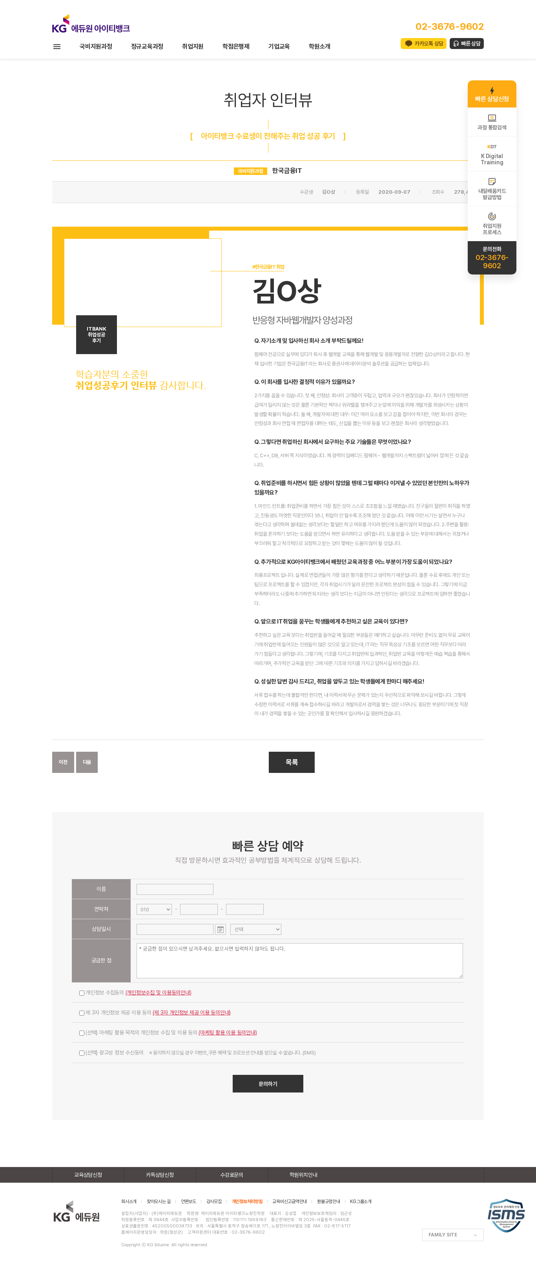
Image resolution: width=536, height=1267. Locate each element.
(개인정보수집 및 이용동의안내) (158, 992)
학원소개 (319, 46)
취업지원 (193, 46)
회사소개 (129, 1201)
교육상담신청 (88, 1175)
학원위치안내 (303, 1175)
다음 (87, 762)
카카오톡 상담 (429, 43)
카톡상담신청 (160, 1175)
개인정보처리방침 (247, 1201)
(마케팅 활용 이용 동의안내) (228, 1032)
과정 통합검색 (492, 127)
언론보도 (188, 1201)
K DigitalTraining (492, 159)
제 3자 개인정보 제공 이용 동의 (158, 1012)
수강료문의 (231, 1175)
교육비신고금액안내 (289, 1201)
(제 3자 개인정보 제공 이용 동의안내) (192, 1012)
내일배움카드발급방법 (492, 194)
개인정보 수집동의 (138, 992)
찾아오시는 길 (159, 1201)
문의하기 (268, 1084)
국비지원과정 (96, 46)
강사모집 (214, 1201)
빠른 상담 (471, 43)
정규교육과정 (147, 46)
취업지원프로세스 (492, 229)
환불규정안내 (328, 1201)
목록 (292, 762)
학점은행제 (236, 46)
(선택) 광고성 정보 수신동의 (200, 1052)
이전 (63, 762)
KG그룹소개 (361, 1201)
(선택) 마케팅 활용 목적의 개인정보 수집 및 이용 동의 (171, 1032)
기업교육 (279, 46)
